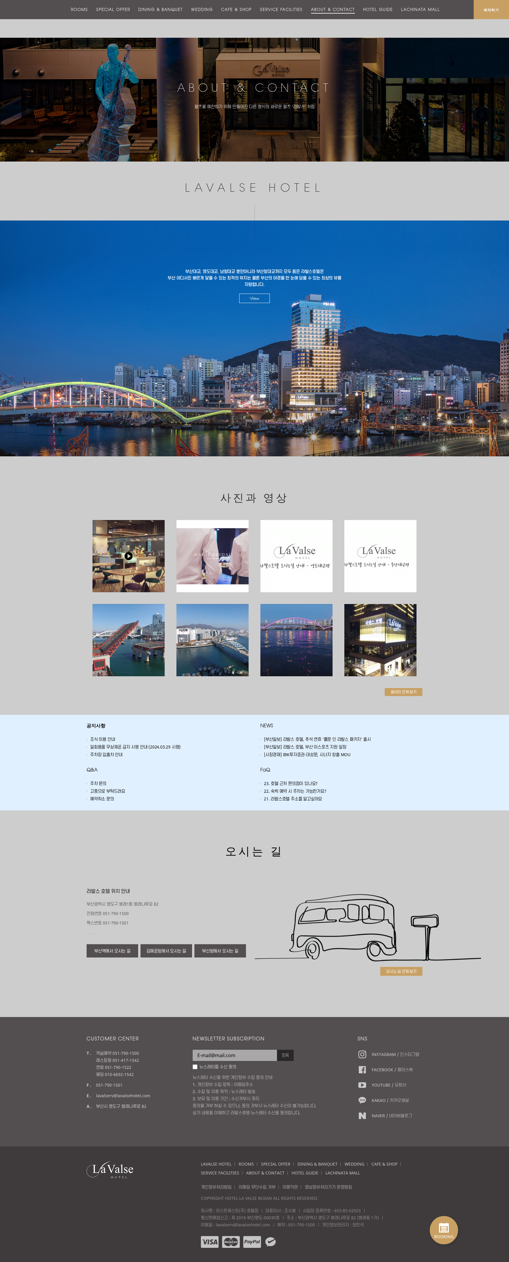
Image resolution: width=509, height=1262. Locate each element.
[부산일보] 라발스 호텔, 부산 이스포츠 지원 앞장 (305, 747)
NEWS (266, 725)
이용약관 (290, 1187)
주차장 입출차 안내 (106, 754)
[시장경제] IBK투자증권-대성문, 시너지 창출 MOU (307, 754)
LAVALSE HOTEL (216, 1164)
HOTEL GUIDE (378, 9)
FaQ (265, 770)
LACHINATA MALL (420, 9)
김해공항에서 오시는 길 (166, 951)
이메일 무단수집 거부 (257, 1187)
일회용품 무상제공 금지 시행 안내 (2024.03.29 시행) (135, 747)
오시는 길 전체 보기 (401, 971)
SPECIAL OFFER (113, 9)
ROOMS (79, 9)
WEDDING (202, 9)
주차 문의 (98, 783)
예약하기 (491, 9)
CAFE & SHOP (236, 9)
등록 (285, 1055)
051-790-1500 (301, 1225)
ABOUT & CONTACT (333, 9)
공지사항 (96, 725)
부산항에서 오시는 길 (220, 951)
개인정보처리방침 (216, 1187)
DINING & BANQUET (160, 9)
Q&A (92, 770)
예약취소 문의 (102, 799)
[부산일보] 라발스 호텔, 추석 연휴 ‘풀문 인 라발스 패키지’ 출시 (317, 739)
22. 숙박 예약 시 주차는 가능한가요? (295, 791)
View (254, 298)
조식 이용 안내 (102, 739)
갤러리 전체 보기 (404, 692)
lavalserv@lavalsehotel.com (123, 1095)
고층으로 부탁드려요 (107, 791)
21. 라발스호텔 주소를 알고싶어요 (293, 799)
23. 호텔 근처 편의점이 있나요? (291, 783)
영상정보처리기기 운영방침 (328, 1187)
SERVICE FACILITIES (281, 9)
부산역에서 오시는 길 (112, 951)
